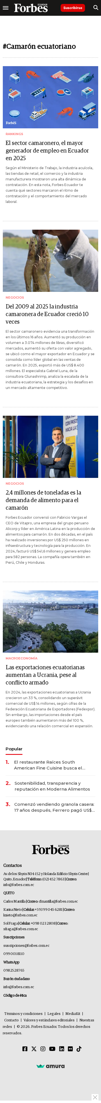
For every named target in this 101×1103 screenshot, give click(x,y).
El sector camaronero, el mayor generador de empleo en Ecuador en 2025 (47, 150)
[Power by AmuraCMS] (50, 1066)
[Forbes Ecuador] (31, 8)
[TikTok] (79, 1049)
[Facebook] (24, 1049)
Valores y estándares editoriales (49, 1020)
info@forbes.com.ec (18, 885)
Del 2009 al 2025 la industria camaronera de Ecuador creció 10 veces (47, 314)
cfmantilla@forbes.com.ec (58, 901)
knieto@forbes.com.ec (20, 915)
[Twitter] (34, 1049)
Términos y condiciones (23, 1014)
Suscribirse (72, 8)
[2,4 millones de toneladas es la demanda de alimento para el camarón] (50, 447)
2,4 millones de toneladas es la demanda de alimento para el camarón (43, 500)
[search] (95, 8)
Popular (14, 748)
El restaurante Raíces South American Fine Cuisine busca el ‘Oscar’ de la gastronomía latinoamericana (48, 765)
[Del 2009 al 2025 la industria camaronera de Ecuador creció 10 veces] (50, 261)
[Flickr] (70, 1049)
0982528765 (13, 970)
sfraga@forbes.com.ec (20, 929)
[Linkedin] (61, 1049)
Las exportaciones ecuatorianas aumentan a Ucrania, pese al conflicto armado (45, 675)
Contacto (11, 1020)
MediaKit (72, 1014)
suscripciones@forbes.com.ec (26, 946)
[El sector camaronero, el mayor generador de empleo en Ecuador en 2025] (50, 97)
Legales (54, 1014)
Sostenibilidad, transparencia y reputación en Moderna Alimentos (52, 786)
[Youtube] (52, 1049)
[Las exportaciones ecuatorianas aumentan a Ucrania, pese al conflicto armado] (50, 621)
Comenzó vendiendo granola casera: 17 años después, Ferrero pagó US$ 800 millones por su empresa (54, 807)
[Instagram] (42, 1049)
